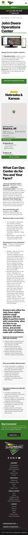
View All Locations (14, 157)
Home (2, 17)
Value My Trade (14, 473)
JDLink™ (14, 484)
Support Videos (14, 488)
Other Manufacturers (14, 469)
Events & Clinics (14, 514)
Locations (14, 506)
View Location (6, 135)
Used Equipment (14, 467)
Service (14, 495)
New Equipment (14, 465)
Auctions (14, 475)
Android (9, 200)
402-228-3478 (17, 11)
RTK (14, 486)
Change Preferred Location (9, 137)
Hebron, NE (8, 153)
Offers (14, 471)
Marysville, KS (9, 143)
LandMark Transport (14, 499)
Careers (14, 510)
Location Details (9, 146)
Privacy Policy (17, 532)
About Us (14, 508)
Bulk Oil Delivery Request (14, 501)
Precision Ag (7, 17)
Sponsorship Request (14, 516)
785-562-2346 (9, 148)
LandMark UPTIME (14, 497)
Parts (14, 493)
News (14, 512)
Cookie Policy (24, 532)
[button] (14, 7)
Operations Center (14, 482)
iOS (4, 200)
